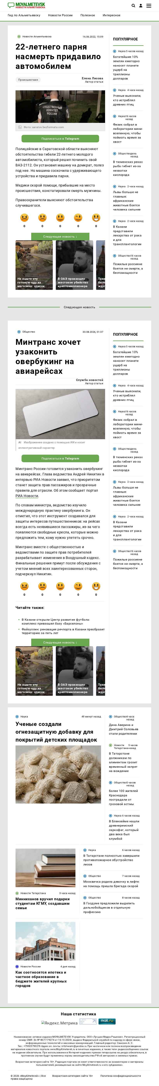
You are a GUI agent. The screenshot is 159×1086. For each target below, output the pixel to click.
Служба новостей (89, 380)
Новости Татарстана (121, 747)
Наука (121, 51)
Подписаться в (60, 138)
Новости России (31, 966)
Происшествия (28, 79)
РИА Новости (27, 496)
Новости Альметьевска (37, 36)
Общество (124, 153)
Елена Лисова (92, 78)
